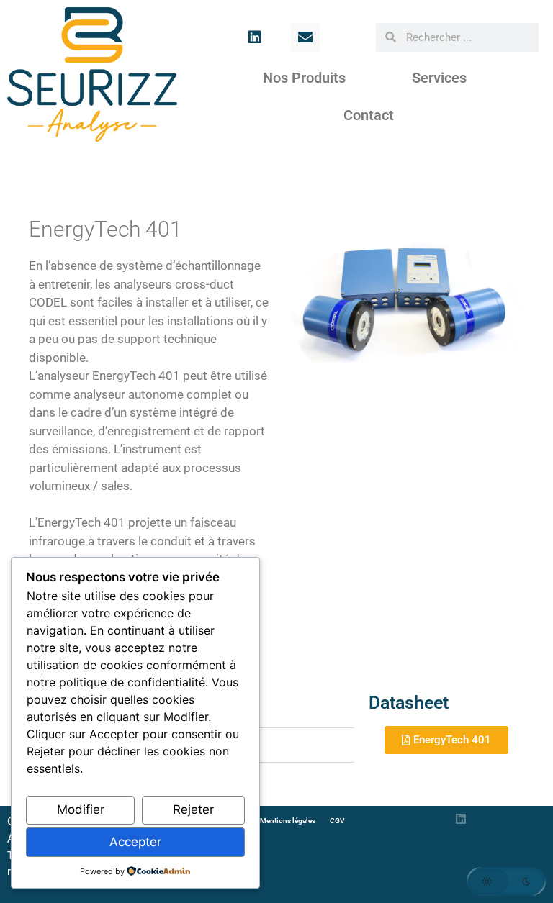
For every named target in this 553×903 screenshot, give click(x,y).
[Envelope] (305, 37)
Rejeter (193, 809)
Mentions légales (287, 821)
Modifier (80, 809)
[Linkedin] (254, 37)
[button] (506, 881)
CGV (337, 821)
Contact (368, 115)
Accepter (135, 842)
